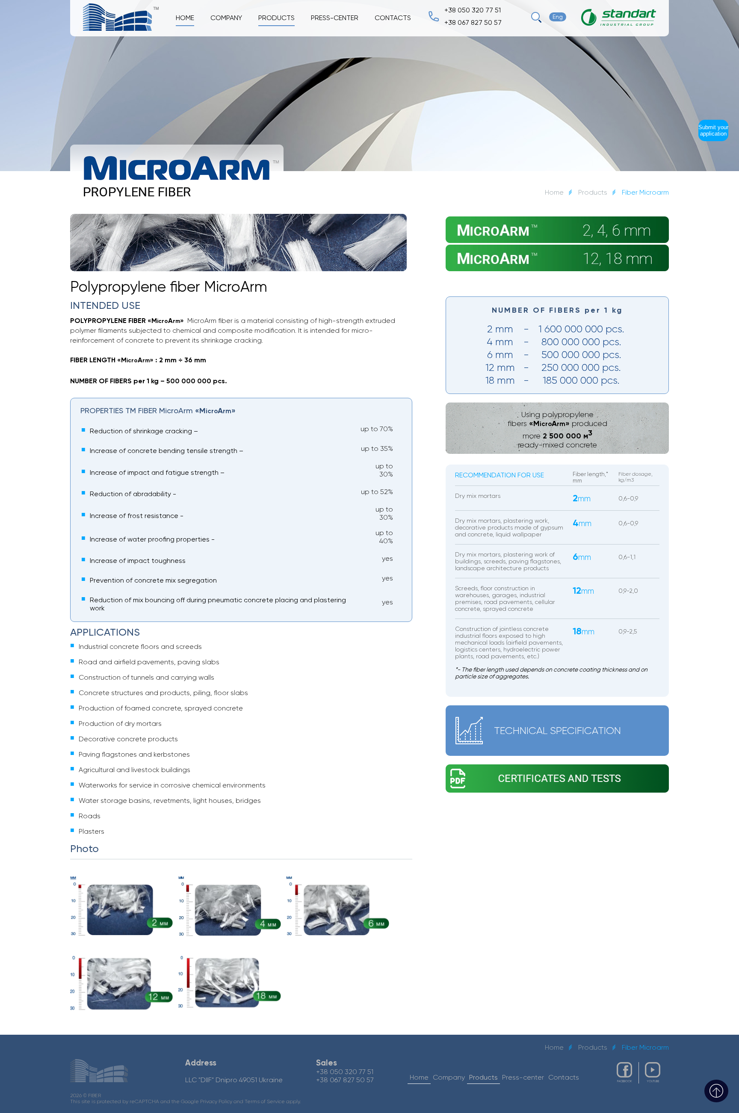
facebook (624, 1081)
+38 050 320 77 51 (472, 10)
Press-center (334, 18)
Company (226, 18)
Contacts (393, 18)
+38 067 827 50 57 (473, 22)
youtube (653, 1081)
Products (592, 192)
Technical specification (557, 731)
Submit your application (713, 130)
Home (554, 192)
